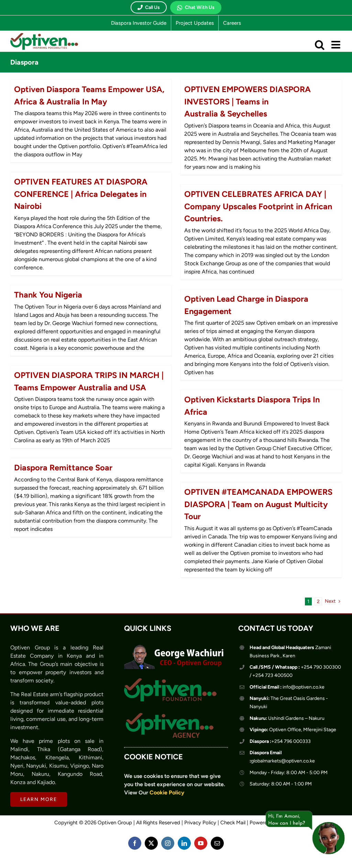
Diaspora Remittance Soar (63, 467)
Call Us (152, 7)
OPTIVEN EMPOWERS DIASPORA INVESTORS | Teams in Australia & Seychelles (247, 101)
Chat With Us (199, 7)
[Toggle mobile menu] (336, 45)
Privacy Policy (200, 822)
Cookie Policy (167, 792)
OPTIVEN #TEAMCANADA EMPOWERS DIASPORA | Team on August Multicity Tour (258, 504)
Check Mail (232, 822)
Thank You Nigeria (48, 295)
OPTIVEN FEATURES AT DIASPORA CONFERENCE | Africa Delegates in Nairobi (80, 194)
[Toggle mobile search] (319, 45)
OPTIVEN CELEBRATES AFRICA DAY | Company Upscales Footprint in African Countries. (258, 206)
